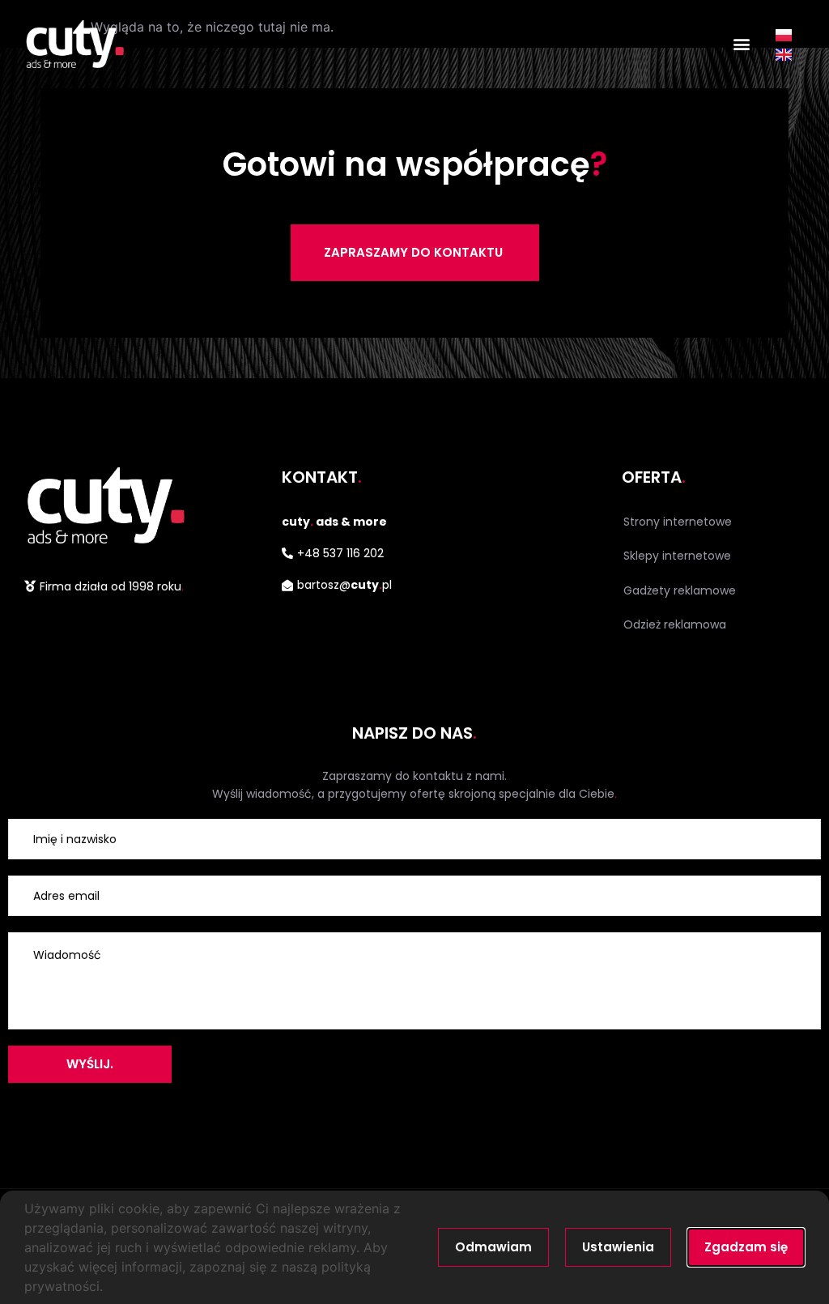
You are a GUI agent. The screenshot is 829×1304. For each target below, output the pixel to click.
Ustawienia (618, 1246)
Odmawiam (493, 1246)
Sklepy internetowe (677, 556)
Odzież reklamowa (674, 624)
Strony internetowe (677, 522)
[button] (741, 44)
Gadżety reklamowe (679, 590)
